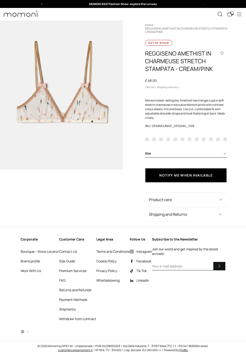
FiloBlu (183, 350)
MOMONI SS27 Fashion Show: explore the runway (123, 4)
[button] (123, 4)
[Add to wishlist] (222, 53)
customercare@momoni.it (75, 350)
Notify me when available (186, 175)
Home (149, 25)
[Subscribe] (219, 266)
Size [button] (148, 153)
